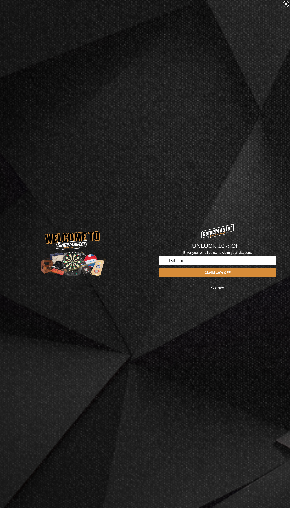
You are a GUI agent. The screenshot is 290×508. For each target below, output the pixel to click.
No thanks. (217, 287)
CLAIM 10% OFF (218, 272)
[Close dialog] (286, 4)
